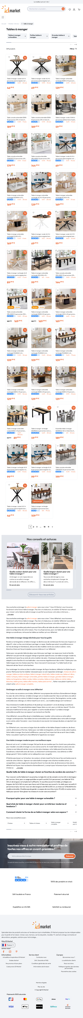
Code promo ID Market (13, 967)
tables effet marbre (30, 681)
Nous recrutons (69, 963)
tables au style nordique (21, 674)
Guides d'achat (14, 960)
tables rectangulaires (13, 679)
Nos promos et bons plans (14, 963)
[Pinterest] (16, 952)
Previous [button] (71, 44)
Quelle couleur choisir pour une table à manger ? (23, 572)
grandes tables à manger (64, 677)
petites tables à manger (46, 677)
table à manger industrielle (40, 674)
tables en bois (49, 679)
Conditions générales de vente (41, 963)
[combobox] (46, 8)
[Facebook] (4, 952)
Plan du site (41, 987)
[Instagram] (10, 952)
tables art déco (68, 674)
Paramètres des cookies (68, 971)
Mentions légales (41, 983)
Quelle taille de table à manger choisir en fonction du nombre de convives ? (40, 772)
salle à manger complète (24, 684)
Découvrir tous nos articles (41, 594)
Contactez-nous (41, 957)
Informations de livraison (41, 967)
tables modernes (56, 674)
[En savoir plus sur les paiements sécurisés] (11, 999)
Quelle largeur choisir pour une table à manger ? (57, 572)
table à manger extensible (27, 677)
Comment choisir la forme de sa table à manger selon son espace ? (37, 812)
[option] (41, 2)
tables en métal (60, 679)
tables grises (18, 681)
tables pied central (44, 681)
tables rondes (27, 679)
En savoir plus (15, 585)
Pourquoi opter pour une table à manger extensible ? (30, 798)
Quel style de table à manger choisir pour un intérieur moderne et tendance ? (36, 805)
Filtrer (72, 49)
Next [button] (75, 44)
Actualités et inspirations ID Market (14, 957)
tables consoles (38, 679)
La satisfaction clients (69, 960)
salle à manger (32, 607)
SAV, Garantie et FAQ (41, 960)
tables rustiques (12, 677)
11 (48, 527)
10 (44, 527)
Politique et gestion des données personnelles (69, 967)
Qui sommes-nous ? (69, 957)
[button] (74, 9)
